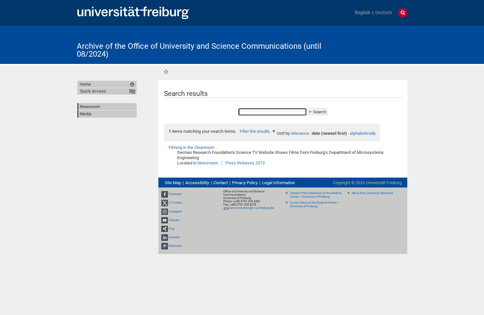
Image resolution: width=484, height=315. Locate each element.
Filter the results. (256, 131)
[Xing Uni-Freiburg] (164, 228)
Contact (220, 182)
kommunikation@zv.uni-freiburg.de (251, 208)
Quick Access (93, 91)
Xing (172, 228)
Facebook (175, 194)
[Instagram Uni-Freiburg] (164, 211)
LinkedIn (174, 237)
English (362, 12)
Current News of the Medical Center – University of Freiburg (314, 204)
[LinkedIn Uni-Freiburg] (164, 237)
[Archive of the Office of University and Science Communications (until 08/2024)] (375, 44)
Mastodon (175, 245)
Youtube (174, 220)
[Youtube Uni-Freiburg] (164, 220)
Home (166, 72)
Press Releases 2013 (245, 162)
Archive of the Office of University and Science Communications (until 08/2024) (199, 50)
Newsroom (208, 162)
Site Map (173, 182)
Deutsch (383, 12)
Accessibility (197, 182)
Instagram (175, 211)
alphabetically (363, 133)
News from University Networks (372, 193)
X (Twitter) (175, 202)
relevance (300, 133)
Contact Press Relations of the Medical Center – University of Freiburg (315, 194)
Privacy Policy (245, 182)
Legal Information (278, 182)
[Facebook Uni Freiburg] (164, 194)
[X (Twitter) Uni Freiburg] (164, 202)
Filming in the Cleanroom (191, 147)
